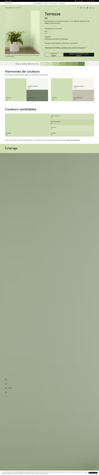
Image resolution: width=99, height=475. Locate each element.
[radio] (6, 380)
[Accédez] (89, 1)
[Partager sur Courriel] (84, 7)
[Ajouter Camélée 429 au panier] (88, 133)
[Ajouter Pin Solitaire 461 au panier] (41, 92)
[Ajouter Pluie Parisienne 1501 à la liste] (91, 92)
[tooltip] (47, 31)
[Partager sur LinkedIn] (87, 7)
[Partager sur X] (93, 7)
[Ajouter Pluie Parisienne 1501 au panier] (87, 92)
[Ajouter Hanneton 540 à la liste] (91, 128)
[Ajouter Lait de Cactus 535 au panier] (88, 116)
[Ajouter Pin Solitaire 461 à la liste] (45, 92)
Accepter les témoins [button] (93, 472)
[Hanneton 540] (43, 64)
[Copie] (78, 7)
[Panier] (93, 1)
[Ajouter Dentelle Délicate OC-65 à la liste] (45, 80)
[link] (91, 1)
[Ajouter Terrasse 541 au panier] (20, 80)
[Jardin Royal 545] (75, 64)
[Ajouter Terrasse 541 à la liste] (23, 80)
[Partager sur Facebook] (81, 7)
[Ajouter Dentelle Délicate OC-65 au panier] (41, 80)
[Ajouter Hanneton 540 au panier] (88, 128)
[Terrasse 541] (49, 64)
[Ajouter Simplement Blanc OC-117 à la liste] (91, 80)
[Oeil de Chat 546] (81, 64)
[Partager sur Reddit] (90, 7)
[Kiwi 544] (68, 64)
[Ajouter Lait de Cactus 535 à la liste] (91, 116)
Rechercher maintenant (73, 140)
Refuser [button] (86, 472)
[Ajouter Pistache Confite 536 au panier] (88, 122)
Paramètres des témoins (43, 473)
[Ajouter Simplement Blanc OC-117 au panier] (87, 80)
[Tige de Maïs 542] (56, 64)
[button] (87, 1)
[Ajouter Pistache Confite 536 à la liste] (91, 122)
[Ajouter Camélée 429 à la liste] (91, 133)
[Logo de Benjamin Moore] (9, 3)
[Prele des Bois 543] (62, 64)
